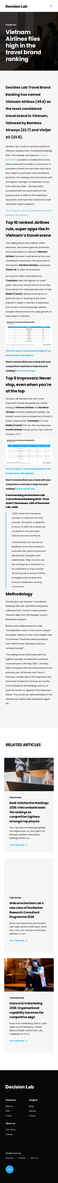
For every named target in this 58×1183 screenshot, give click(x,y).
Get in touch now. (26, 370)
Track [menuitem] (9, 1115)
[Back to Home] (16, 5)
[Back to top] (10, 1169)
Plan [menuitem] (8, 1111)
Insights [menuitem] (33, 1100)
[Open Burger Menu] (51, 6)
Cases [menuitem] (32, 1115)
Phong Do (11, 25)
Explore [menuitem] (9, 1106)
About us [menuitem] (10, 1123)
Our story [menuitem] (10, 1129)
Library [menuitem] (32, 1111)
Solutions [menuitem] (11, 1100)
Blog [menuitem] (31, 1106)
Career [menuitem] (9, 1134)
